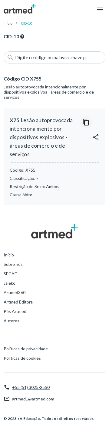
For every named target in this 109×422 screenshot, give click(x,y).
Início (8, 23)
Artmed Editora (18, 301)
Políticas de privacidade (26, 348)
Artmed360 (14, 292)
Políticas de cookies (22, 358)
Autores (11, 320)
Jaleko (9, 283)
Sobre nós (13, 264)
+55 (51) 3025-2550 (31, 387)
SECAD (11, 273)
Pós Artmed (15, 311)
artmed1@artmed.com (33, 398)
